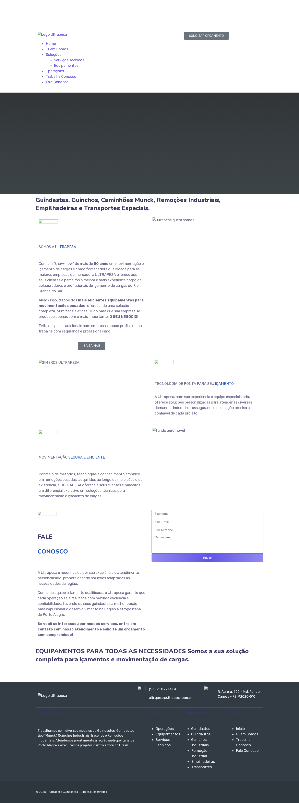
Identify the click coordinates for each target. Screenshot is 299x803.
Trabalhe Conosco (61, 76)
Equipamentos (66, 65)
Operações (55, 71)
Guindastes (200, 728)
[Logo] (52, 34)
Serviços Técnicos (69, 60)
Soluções (53, 54)
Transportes (201, 767)
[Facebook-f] (157, 13)
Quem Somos (57, 49)
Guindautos (201, 734)
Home (51, 43)
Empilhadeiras (203, 761)
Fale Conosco (57, 82)
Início (240, 728)
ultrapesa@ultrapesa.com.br (64, 17)
